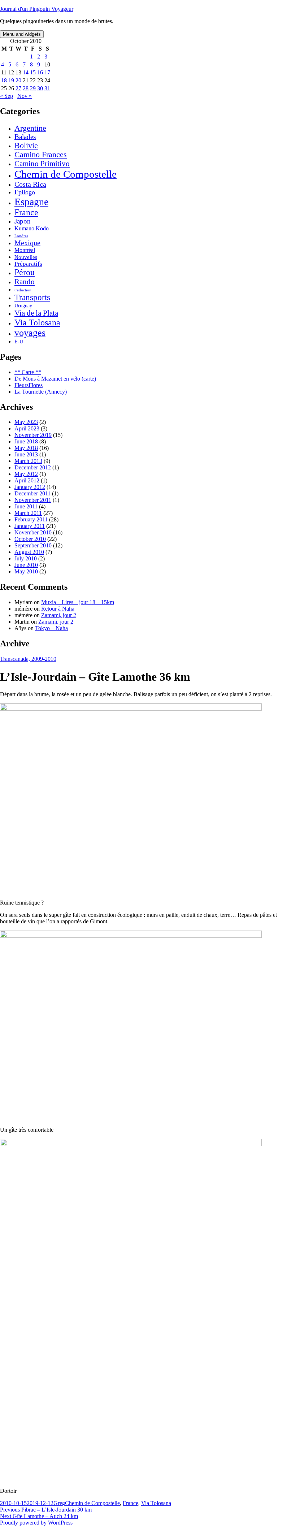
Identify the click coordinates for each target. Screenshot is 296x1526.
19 (11, 80)
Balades (25, 136)
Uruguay (23, 305)
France (26, 212)
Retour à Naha (57, 609)
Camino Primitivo (42, 163)
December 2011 (32, 493)
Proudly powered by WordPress (36, 1523)
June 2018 (26, 441)
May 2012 (26, 474)
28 (26, 88)
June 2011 (26, 506)
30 (40, 88)
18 (4, 80)
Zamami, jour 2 (58, 615)
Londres (21, 236)
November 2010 (33, 532)
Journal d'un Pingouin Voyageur (36, 9)
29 (33, 88)
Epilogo (24, 192)
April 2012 (26, 480)
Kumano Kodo (31, 228)
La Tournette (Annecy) (40, 392)
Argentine (30, 128)
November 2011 (32, 500)
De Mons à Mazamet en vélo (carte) (55, 379)
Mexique (27, 243)
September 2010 (33, 545)
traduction (22, 290)
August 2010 (29, 552)
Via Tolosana (37, 322)
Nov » (24, 96)
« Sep (6, 96)
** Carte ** (27, 372)
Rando (24, 281)
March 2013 (28, 461)
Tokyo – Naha (51, 628)
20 (18, 80)
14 (26, 72)
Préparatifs (28, 263)
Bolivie (26, 145)
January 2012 (29, 487)
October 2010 (30, 539)
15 (33, 72)
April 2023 (26, 428)
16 (40, 72)
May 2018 (26, 448)
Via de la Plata (36, 313)
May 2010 (26, 571)
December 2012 (32, 467)
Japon (22, 221)
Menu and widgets (22, 34)
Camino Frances (40, 154)
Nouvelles (25, 257)
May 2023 (26, 422)
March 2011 (28, 513)
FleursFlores (28, 385)
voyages (29, 333)
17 (47, 72)
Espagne (31, 201)
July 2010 (25, 558)
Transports (32, 297)
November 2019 (33, 435)
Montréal (24, 250)
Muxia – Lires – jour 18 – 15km (77, 602)
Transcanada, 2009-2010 (28, 659)
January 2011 (29, 526)
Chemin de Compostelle (65, 174)
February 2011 (31, 519)
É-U (18, 341)
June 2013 (26, 454)
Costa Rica (30, 184)
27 (18, 88)
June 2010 (26, 565)
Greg (59, 1503)
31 (47, 88)
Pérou (24, 272)
